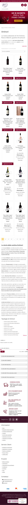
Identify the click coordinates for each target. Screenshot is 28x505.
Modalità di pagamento (7, 447)
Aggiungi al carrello (7, 78)
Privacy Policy (5, 452)
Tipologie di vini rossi (6, 436)
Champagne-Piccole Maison (8, 465)
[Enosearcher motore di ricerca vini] (14, 501)
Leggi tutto (24, 46)
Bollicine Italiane (5, 461)
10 (20, 239)
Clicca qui (19, 155)
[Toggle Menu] (25, 9)
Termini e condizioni (6, 451)
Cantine (4, 440)
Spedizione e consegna (7, 449)
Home (2, 27)
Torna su (25, 335)
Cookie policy (5, 454)
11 (23, 239)
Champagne (4, 463)
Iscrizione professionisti (7, 431)
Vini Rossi (4, 468)
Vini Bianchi (4, 467)
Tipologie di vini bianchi (7, 438)
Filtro (2, 351)
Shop (3, 428)
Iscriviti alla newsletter (7, 435)
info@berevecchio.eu (7, 479)
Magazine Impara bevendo (8, 429)
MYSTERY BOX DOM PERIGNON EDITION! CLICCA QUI (14, 1)
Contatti (4, 433)
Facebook (5, 483)
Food (3, 470)
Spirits (3, 472)
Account (23, 5)
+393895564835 (8, 481)
